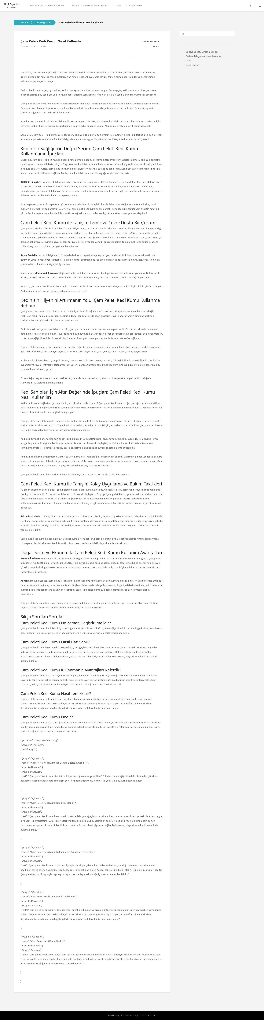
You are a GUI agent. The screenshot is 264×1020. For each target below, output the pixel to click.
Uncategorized (27, 46)
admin (156, 46)
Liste (118, 5)
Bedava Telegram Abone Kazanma (90, 5)
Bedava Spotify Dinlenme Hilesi (47, 5)
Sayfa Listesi (136, 5)
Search (250, 5)
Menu (259, 5)
